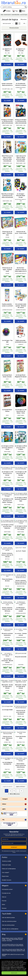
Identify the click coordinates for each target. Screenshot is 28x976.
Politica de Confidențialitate (17, 967)
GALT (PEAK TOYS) (21, 742)
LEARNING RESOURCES (20, 87)
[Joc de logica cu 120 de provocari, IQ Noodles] (20, 469)
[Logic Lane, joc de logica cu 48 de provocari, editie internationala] (20, 153)
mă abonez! (14, 847)
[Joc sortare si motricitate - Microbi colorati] (7, 656)
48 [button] (24, 23)
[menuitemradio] (19, 23)
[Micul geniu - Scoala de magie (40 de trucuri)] (20, 682)
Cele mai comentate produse (9, 921)
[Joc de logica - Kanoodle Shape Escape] (20, 191)
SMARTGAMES (6, 125)
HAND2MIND (7, 637)
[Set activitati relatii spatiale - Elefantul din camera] (20, 301)
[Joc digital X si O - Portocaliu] (20, 46)
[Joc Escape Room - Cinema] (7, 406)
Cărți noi (4, 897)
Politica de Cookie (5, 967)
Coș (15, 11)
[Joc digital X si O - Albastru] (7, 46)
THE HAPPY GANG (6, 89)
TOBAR (7, 344)
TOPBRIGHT (20, 344)
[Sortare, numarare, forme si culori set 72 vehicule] (7, 550)
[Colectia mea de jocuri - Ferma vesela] (20, 228)
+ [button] (25, 799)
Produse (8, 11)
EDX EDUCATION (20, 586)
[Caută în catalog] (25, 7)
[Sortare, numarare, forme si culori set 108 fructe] (7, 604)
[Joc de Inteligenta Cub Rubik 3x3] (7, 759)
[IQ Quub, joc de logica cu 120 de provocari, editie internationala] (7, 116)
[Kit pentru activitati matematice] (7, 630)
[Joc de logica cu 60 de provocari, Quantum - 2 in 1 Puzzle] (20, 523)
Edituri (3, 904)
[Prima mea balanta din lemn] (7, 576)
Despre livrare (5, 876)
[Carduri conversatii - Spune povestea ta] (7, 80)
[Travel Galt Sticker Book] (20, 733)
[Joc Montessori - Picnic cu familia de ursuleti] (20, 604)
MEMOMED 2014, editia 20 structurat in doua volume (13, 955)
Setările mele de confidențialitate (10, 929)
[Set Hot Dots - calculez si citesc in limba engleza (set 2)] (20, 265)
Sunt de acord (14, 973)
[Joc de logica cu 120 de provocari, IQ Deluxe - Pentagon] (7, 496)
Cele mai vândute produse (8, 917)
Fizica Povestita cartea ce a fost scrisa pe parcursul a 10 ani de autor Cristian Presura (12, 945)
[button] (22, 11)
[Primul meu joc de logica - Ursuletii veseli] (7, 265)
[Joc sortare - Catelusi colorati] (20, 630)
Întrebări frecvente (6, 880)
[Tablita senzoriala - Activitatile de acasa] (20, 337)
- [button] (25, 809)
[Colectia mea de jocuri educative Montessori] (20, 707)
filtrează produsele (14, 28)
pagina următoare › (20, 786)
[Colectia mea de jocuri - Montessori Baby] (7, 733)
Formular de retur (6, 893)
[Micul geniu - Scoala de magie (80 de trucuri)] (7, 682)
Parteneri (4, 908)
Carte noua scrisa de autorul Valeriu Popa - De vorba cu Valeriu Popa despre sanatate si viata (13, 950)
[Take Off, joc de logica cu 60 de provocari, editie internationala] (7, 191)
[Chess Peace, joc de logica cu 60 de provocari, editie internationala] (7, 153)
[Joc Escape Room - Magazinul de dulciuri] (20, 372)
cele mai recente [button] (7, 23)
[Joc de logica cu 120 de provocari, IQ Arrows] (7, 469)
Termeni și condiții (6, 861)
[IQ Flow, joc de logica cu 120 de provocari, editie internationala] (20, 116)
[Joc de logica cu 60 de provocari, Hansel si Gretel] (7, 443)
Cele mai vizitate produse (8, 925)
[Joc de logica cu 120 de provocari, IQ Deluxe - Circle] (20, 406)
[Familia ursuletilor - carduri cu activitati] (7, 301)
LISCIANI (7, 237)
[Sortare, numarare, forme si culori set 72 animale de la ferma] (20, 577)
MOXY (7, 379)
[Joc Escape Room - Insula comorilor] (7, 372)
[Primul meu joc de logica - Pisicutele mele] (7, 228)
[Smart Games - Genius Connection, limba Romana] (20, 760)
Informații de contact (7, 889)
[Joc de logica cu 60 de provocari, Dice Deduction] (7, 521)
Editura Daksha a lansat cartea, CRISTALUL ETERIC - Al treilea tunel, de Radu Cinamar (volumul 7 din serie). (12, 939)
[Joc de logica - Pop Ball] (7, 337)
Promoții (4, 900)
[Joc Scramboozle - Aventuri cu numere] (20, 80)
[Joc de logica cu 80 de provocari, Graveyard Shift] (20, 494)
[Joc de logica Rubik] (7, 706)
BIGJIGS (21, 559)
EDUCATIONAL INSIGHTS (20, 199)
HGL (6, 52)
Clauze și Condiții (5, 968)
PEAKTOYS (6, 716)
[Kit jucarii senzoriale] (20, 653)
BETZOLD (7, 559)
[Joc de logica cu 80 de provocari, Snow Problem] (20, 443)
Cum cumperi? (5, 872)
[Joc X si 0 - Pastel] (21, 547)
